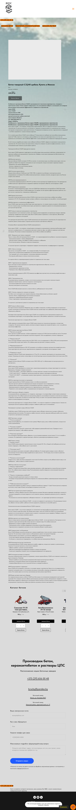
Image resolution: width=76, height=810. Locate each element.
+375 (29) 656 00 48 (38, 678)
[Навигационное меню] (73, 8)
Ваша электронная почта (19, 711)
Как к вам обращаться (18, 722)
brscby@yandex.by (38, 688)
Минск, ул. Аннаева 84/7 (38, 698)
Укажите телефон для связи (20, 733)
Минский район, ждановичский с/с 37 (38, 704)
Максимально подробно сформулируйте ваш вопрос (29, 744)
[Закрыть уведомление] (61, 803)
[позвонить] (73, 807)
